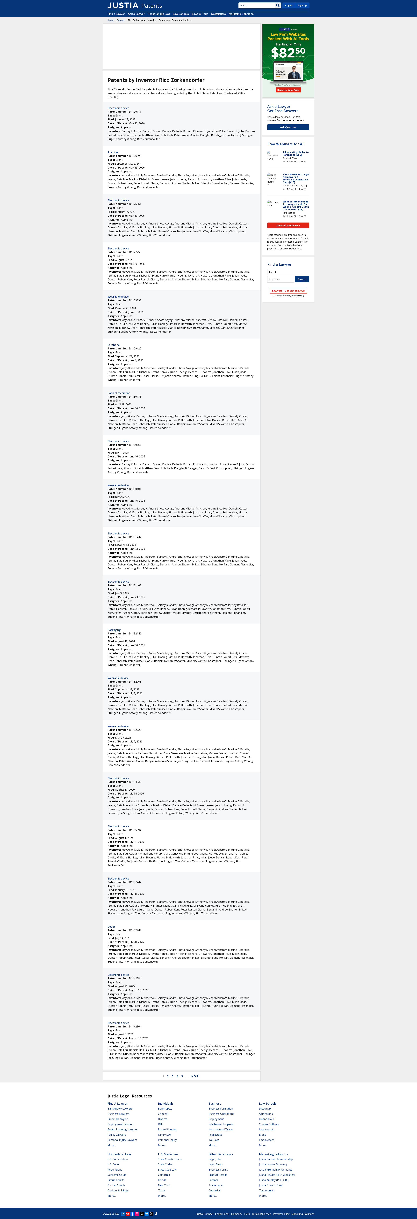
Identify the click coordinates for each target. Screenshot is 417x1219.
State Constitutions (170, 1159)
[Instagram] (137, 1214)
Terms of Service (261, 1214)
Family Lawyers (117, 1134)
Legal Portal (222, 1214)
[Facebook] (132, 1214)
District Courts (116, 1185)
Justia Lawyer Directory (273, 1164)
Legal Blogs (215, 1164)
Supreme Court (117, 1175)
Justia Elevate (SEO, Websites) (277, 1175)
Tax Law (213, 1140)
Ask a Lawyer (136, 14)
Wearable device (118, 296)
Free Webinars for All (285, 144)
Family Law (164, 1134)
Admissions (266, 1114)
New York (164, 1185)
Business (214, 1103)
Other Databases (220, 1154)
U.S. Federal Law (119, 1154)
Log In (288, 5)
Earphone (114, 345)
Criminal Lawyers (118, 1119)
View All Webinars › (288, 225)
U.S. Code (113, 1164)
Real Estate (215, 1134)
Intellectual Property (221, 1124)
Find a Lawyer (116, 14)
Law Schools (181, 14)
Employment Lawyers (121, 1124)
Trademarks (215, 1185)
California (164, 1175)
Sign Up (302, 5)
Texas (161, 1190)
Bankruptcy (165, 1108)
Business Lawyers (118, 1114)
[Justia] (123, 5)
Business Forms (218, 1169)
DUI (160, 1124)
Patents (120, 20)
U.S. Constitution (118, 1159)
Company (236, 1214)
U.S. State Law (168, 1154)
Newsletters (218, 14)
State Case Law (167, 1169)
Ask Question (288, 127)
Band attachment (119, 393)
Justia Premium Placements (275, 1169)
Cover (111, 926)
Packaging (114, 630)
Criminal (163, 1114)
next (194, 1076)
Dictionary (265, 1108)
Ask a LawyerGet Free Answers (282, 108)
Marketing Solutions (241, 14)
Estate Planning (167, 1129)
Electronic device (118, 108)
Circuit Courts (116, 1180)
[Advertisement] (181, 46)
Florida (162, 1180)
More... (112, 1145)
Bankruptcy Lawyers (120, 1108)
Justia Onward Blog (270, 1185)
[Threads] (142, 1214)
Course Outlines (269, 1124)
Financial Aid (266, 1119)
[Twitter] (151, 1214)
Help (247, 1214)
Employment (216, 1119)
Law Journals (267, 1129)
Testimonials (267, 1190)
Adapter (113, 152)
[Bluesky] (147, 1214)
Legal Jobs (214, 1159)
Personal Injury (167, 1140)
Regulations (115, 1169)
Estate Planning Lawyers (122, 1129)
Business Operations (221, 1114)
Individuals (165, 1103)
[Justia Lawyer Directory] (156, 1214)
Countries (214, 1190)
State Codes (165, 1164)
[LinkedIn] (123, 1214)
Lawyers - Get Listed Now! (288, 290)
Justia (111, 20)
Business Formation (220, 1108)
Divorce (162, 1119)
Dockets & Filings (118, 1190)
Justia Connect (204, 1214)
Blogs (262, 1134)
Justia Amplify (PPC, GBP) (274, 1180)
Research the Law (159, 14)
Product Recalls (217, 1175)
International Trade (220, 1129)
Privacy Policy (281, 1214)
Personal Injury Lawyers (122, 1140)
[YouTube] (128, 1214)
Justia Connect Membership (276, 1159)
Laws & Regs (200, 14)
